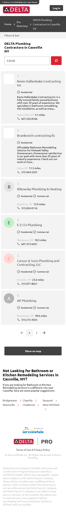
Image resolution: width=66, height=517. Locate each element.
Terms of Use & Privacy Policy (33, 449)
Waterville (9, 404)
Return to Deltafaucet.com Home (19, 2)
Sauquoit (48, 400)
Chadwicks (29, 404)
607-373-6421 (29, 244)
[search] (56, 60)
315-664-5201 (29, 172)
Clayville (28, 400)
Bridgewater (10, 400)
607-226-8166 (29, 118)
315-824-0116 (29, 208)
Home (7, 24)
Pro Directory (22, 23)
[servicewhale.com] (33, 430)
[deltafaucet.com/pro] (33, 441)
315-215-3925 (29, 319)
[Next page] (44, 332)
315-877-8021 (29, 283)
